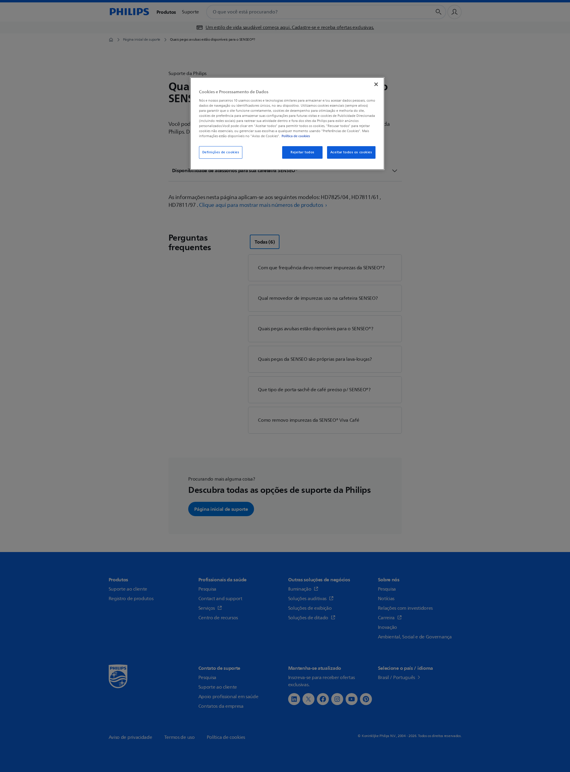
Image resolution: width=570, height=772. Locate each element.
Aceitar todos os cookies (351, 152)
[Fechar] (376, 84)
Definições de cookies (220, 152)
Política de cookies (296, 136)
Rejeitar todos (302, 152)
